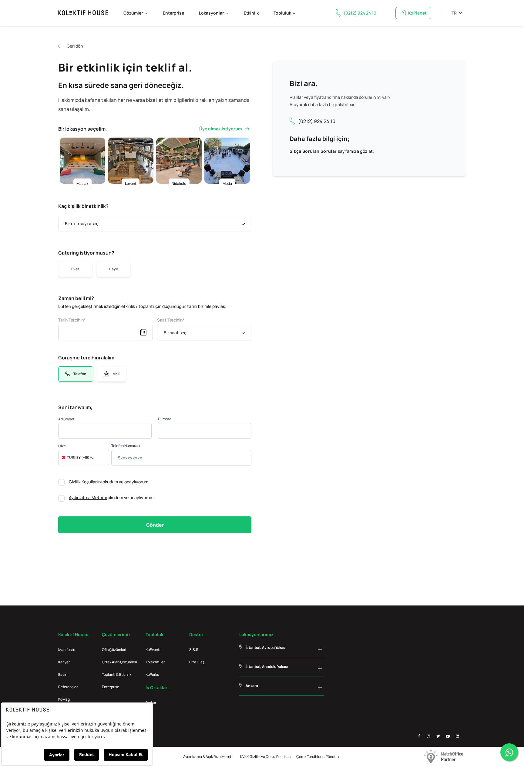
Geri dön (75, 46)
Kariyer (64, 662)
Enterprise (173, 13)
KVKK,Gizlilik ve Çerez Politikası (265, 756)
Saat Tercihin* (170, 320)
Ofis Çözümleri (114, 649)
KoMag (64, 699)
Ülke (62, 446)
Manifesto (66, 649)
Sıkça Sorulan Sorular (313, 151)
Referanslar (68, 686)
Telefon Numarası (125, 445)
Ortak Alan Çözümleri (119, 662)
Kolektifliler (155, 662)
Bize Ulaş (196, 662)
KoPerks (152, 674)
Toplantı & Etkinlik (116, 674)
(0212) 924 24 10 (316, 121)
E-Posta (164, 419)
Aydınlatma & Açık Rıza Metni (207, 756)
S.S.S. (194, 649)
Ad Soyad (66, 419)
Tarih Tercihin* (72, 320)
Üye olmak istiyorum (220, 129)
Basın (62, 674)
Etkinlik (251, 13)
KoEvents (153, 649)
